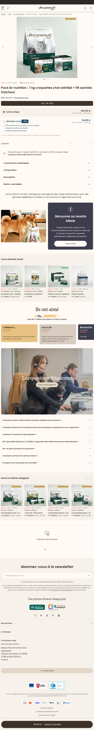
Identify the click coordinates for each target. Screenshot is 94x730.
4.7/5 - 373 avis (12, 83)
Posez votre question (47, 384)
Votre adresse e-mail (14, 575)
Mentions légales (47, 708)
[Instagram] (35, 616)
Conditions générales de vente (47, 712)
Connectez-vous (21, 97)
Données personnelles (47, 715)
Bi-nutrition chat (19, 14)
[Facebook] (41, 616)
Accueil (3, 14)
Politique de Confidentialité (61, 590)
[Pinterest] (53, 616)
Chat (9, 14)
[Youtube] (58, 616)
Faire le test (71, 243)
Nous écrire (48, 670)
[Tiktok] (47, 616)
